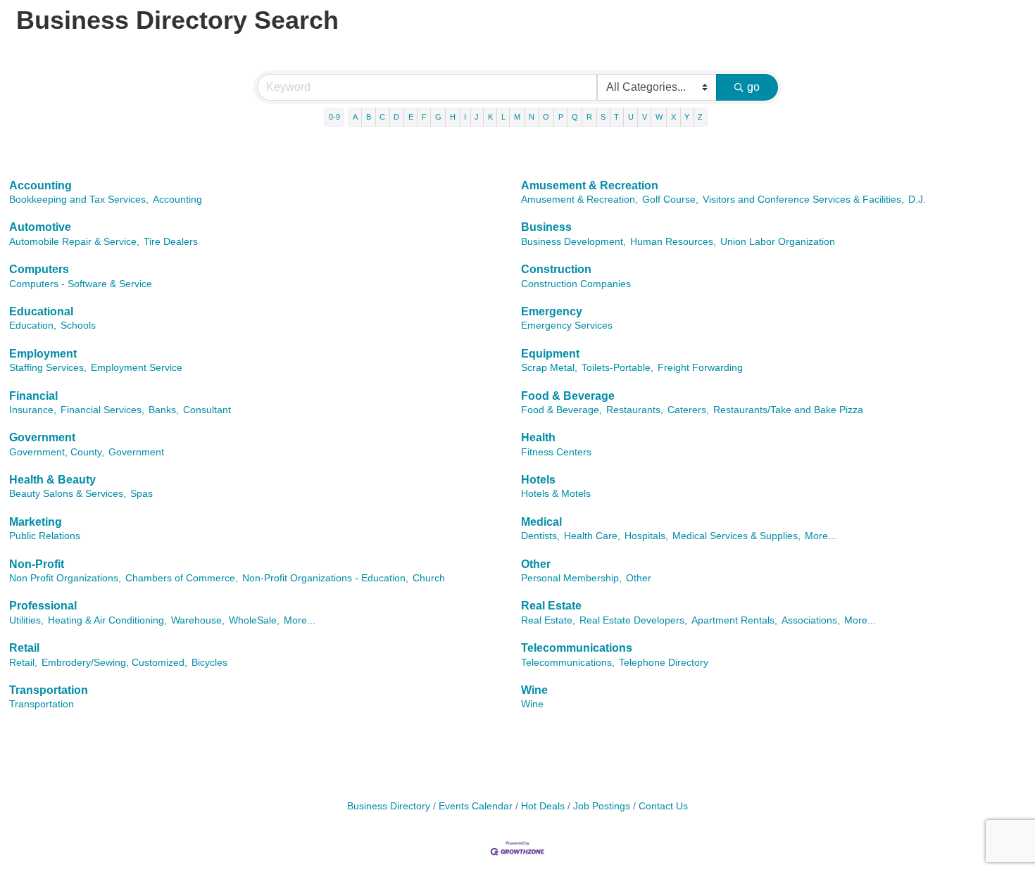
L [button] (503, 117)
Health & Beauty (52, 480)
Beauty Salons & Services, (67, 493)
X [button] (673, 117)
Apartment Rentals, (734, 620)
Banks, (164, 410)
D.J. (917, 199)
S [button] (603, 117)
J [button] (477, 117)
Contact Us (663, 806)
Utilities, (26, 620)
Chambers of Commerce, (181, 578)
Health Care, (592, 536)
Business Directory (388, 806)
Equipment (550, 354)
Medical (541, 522)
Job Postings (601, 806)
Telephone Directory (663, 662)
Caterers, (688, 410)
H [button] (453, 117)
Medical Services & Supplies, (736, 536)
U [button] (631, 117)
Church (429, 578)
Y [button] (686, 117)
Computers (39, 269)
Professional (43, 606)
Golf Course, (670, 199)
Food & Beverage (568, 396)
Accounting (40, 185)
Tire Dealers (171, 241)
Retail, (23, 662)
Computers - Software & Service (80, 284)
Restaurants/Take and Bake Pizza (788, 410)
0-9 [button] (334, 117)
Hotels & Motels (556, 493)
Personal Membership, (571, 578)
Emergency (551, 311)
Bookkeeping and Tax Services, (79, 199)
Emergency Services (567, 325)
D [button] (396, 117)
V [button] (644, 117)
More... (820, 536)
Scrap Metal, (549, 367)
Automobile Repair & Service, (74, 241)
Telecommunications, (568, 662)
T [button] (616, 117)
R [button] (589, 117)
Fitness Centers (556, 452)
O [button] (546, 117)
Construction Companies (576, 284)
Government (42, 437)
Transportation (48, 690)
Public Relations (44, 536)
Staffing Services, (48, 367)
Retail (24, 648)
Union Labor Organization (777, 241)
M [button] (517, 117)
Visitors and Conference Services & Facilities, (803, 199)
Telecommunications (576, 648)
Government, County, (56, 452)
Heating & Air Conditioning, (107, 620)
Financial (33, 396)
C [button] (382, 117)
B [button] (368, 117)
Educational (41, 311)
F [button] (424, 117)
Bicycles (209, 662)
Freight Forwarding (700, 367)
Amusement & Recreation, (579, 199)
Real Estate (551, 606)
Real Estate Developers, (633, 620)
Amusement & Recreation (589, 185)
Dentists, (540, 536)
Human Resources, (673, 241)
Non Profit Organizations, (65, 578)
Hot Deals (543, 806)
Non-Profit (36, 564)
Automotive (40, 227)
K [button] (490, 117)
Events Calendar (476, 806)
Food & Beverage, (561, 410)
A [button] (355, 117)
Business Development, (573, 241)
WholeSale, (254, 620)
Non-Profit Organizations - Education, (325, 578)
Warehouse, (198, 620)
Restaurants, (634, 410)
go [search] (753, 87)
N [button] (531, 117)
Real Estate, (548, 620)
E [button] (410, 117)
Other (536, 564)
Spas (141, 493)
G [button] (438, 117)
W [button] (659, 117)
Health (538, 437)
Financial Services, (102, 410)
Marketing (35, 522)
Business (546, 227)
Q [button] (575, 117)
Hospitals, (646, 536)
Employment (43, 354)
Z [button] (700, 117)
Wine (534, 690)
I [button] (465, 117)
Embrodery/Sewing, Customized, (114, 662)
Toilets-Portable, (617, 367)
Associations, (811, 620)
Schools (78, 325)
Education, (32, 325)
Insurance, (32, 410)
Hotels (538, 480)
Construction (556, 269)
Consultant (207, 410)
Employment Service (136, 367)
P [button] (560, 117)
